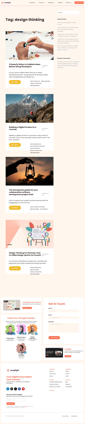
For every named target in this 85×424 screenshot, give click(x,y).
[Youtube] (23, 388)
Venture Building (35, 85)
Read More (15, 82)
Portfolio (51, 390)
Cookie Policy (74, 416)
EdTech (67, 371)
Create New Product (54, 384)
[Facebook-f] (19, 388)
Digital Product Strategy (37, 146)
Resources (68, 384)
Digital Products (35, 81)
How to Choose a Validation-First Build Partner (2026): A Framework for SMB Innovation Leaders (67, 47)
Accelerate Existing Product (55, 382)
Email (50, 315)
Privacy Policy (25, 406)
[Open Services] (44, 2)
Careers (51, 376)
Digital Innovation (35, 144)
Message (51, 321)
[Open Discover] (71, 2)
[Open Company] (35, 2)
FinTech (67, 373)
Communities (69, 386)
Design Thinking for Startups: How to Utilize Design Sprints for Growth (67, 65)
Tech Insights (44, 209)
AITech (67, 376)
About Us (51, 371)
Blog (66, 382)
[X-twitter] (15, 388)
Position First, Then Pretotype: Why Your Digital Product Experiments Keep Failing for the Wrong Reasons (68, 41)
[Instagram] (11, 388)
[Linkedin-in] (7, 388)
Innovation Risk (45, 81)
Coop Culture (52, 373)
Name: (50, 308)
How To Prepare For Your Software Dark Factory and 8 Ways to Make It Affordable (67, 29)
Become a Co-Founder (54, 386)
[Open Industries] (54, 2)
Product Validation (36, 83)
